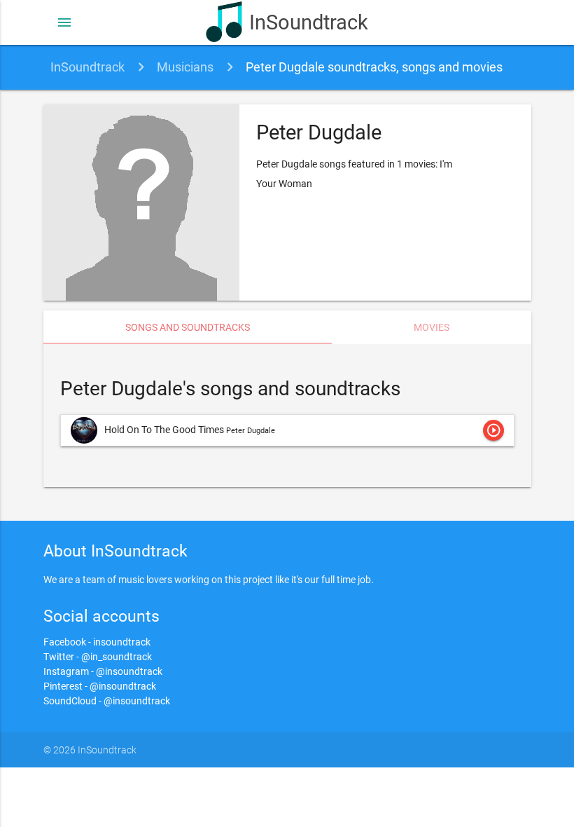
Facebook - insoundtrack (96, 642)
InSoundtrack (308, 22)
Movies (431, 327)
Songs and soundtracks (187, 327)
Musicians (185, 67)
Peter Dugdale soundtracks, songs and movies (374, 67)
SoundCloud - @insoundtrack (106, 700)
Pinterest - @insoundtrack (99, 686)
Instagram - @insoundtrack (102, 671)
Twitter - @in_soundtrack (97, 656)
